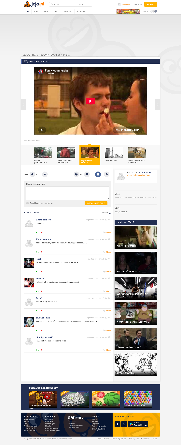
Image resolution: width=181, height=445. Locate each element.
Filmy (56, 11)
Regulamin (95, 424)
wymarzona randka (60, 55)
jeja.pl (26, 55)
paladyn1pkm (43, 317)
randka (124, 211)
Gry (36, 11)
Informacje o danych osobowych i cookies (99, 429)
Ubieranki (81, 11)
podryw (117, 211)
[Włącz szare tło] (153, 11)
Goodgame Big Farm (52, 430)
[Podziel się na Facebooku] (98, 174)
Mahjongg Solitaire (30, 430)
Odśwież (104, 213)
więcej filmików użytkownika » (138, 175)
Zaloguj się (126, 5)
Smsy (26, 424)
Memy (46, 11)
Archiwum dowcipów (31, 426)
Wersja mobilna (29, 419)
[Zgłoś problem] (106, 174)
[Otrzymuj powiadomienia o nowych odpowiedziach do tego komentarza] (109, 220)
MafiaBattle (49, 421)
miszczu (40, 278)
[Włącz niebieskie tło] (155, 11)
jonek (39, 259)
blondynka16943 (44, 337)
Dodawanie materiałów (75, 425)
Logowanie (71, 423)
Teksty (26, 421)
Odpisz (108, 232)
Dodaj (150, 4)
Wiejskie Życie (50, 424)
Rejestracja (72, 421)
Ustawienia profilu (74, 427)
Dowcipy (68, 11)
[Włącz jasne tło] (151, 11)
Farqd (39, 298)
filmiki (35, 55)
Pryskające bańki (30, 428)
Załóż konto (137, 5)
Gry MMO (50, 416)
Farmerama (49, 419)
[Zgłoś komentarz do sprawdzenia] (106, 220)
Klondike (48, 426)
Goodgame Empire (51, 428)
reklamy (44, 55)
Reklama (95, 421)
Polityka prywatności (99, 426)
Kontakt (94, 419)
